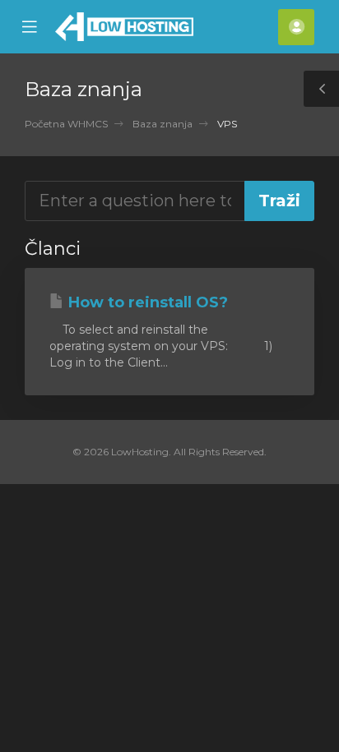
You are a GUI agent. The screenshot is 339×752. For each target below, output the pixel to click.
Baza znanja (162, 124)
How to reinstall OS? (146, 302)
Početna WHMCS (66, 124)
